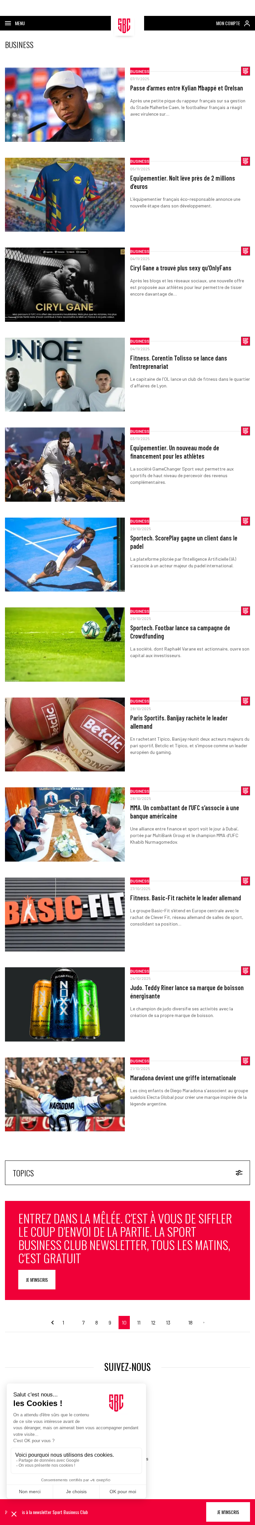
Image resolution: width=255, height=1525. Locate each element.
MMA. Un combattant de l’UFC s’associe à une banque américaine (184, 812)
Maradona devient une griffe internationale (183, 1078)
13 (168, 1322)
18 (190, 1322)
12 (153, 1322)
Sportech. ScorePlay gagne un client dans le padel (183, 542)
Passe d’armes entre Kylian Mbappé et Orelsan (186, 88)
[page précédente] (53, 1322)
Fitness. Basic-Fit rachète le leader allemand (185, 898)
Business (139, 71)
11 (138, 1322)
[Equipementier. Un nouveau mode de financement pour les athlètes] (65, 464)
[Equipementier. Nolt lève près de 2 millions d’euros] (65, 195)
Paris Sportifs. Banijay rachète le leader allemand (178, 722)
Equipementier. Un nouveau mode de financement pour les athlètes (174, 452)
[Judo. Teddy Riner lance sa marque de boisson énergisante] (65, 1004)
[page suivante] (201, 1322)
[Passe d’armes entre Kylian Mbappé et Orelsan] (65, 105)
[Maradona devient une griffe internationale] (65, 1094)
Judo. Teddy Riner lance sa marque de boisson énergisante (187, 992)
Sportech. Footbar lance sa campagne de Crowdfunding (180, 632)
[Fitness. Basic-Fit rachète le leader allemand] (65, 914)
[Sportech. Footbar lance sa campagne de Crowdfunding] (65, 644)
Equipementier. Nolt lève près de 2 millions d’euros (182, 182)
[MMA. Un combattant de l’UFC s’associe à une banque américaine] (65, 824)
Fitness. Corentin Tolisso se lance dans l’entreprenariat (178, 362)
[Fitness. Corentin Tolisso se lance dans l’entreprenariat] (65, 375)
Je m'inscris (37, 1279)
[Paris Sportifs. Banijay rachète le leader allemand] (65, 735)
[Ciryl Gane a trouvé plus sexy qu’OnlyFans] (65, 285)
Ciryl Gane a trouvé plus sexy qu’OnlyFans (180, 268)
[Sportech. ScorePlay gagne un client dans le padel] (65, 555)
